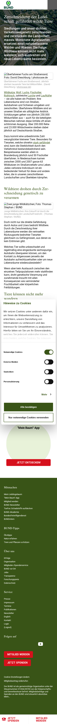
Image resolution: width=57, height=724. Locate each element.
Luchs (25, 92)
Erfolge (7, 558)
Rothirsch (9, 95)
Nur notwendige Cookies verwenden (28, 417)
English (7, 616)
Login (6, 624)
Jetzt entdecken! (29, 462)
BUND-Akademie (11, 512)
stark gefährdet (41, 142)
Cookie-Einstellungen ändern (16, 677)
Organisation (9, 561)
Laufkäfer (46, 95)
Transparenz (9, 576)
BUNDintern (9, 519)
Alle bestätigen (28, 407)
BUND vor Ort (10, 569)
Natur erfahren (10, 538)
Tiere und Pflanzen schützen (16, 542)
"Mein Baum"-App (11, 498)
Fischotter (35, 92)
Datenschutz (9, 583)
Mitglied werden (42, 719)
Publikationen (10, 609)
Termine (7, 606)
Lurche (31, 95)
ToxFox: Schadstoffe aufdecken (18, 508)
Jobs (6, 572)
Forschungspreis (11, 579)
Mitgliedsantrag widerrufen (16, 681)
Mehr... (7, 696)
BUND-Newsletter (12, 505)
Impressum (9, 602)
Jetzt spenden (13, 719)
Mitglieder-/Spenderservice (16, 565)
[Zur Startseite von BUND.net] (8, 5)
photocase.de (23, 87)
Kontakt (7, 620)
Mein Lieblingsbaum (13, 494)
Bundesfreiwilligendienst (15, 515)
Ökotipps (8, 535)
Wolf (18, 92)
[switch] (48, 362)
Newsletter (9, 613)
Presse (7, 599)
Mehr (44, 394)
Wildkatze (9, 92)
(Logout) (8, 627)
